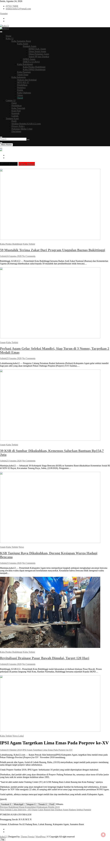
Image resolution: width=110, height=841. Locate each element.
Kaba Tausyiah (18, 108)
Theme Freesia (27, 836)
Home (8, 36)
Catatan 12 (10, 100)
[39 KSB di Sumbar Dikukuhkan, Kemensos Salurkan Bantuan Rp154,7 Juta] (50, 440)
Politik (20, 90)
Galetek (14, 116)
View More (26, 164)
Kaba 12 (9, 38)
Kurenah (15, 113)
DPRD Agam (29, 59)
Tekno (20, 95)
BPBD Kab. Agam (37, 49)
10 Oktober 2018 (14, 750)
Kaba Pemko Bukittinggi (34, 67)
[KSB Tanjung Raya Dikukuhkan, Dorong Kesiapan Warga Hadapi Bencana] (50, 542)
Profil (13, 121)
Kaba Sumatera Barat (21, 41)
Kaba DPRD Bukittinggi (34, 69)
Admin (3, 256)
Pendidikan (22, 85)
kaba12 (3, 836)
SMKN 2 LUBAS (31, 62)
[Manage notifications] (103, 834)
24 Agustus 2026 (14, 256)
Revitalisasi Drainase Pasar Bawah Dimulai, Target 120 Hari (44, 658)
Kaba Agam (22, 43)
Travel (20, 98)
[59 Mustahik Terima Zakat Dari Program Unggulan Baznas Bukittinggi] (50, 239)
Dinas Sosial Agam (37, 51)
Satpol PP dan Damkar (39, 56)
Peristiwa (21, 87)
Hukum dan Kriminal (27, 80)
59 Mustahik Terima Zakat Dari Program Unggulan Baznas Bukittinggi (52, 250)
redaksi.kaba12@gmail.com (18, 8)
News (21, 547)
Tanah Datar (22, 74)
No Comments (28, 256)
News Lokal (18, 736)
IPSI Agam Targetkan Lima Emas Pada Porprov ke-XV (47, 750)
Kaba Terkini (29, 244)
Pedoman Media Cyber (21, 129)
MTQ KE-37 (23, 82)
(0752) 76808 (12, 6)
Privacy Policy (18, 126)
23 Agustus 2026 (14, 358)
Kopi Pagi (16, 111)
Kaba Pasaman (24, 72)
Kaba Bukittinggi (25, 64)
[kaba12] (1, 150)
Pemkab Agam (29, 46)
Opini (14, 103)
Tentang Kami (12, 118)
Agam (3, 342)
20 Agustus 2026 (14, 664)
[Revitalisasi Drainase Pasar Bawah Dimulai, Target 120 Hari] (50, 647)
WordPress (40, 836)
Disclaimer (16, 131)
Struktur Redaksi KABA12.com (26, 123)
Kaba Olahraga (24, 92)
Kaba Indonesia (18, 77)
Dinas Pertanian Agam (39, 54)
